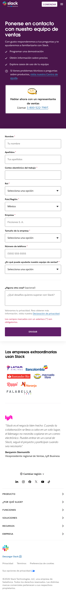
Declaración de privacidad (46, 313)
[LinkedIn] (17, 482)
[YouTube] (42, 482)
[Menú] (61, 4)
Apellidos (10, 152)
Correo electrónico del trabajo (21, 167)
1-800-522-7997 (37, 107)
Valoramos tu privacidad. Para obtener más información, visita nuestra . (32, 312)
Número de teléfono (16, 246)
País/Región (12, 199)
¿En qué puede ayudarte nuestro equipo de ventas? (32, 262)
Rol (7, 183)
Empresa (10, 215)
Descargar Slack (10, 556)
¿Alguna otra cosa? (20, 287)
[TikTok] (49, 482)
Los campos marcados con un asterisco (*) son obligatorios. (28, 320)
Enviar (33, 331)
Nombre (10, 136)
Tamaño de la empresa (17, 230)
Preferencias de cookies (42, 563)
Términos (21, 563)
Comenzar (49, 4)
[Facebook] (29, 482)
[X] (36, 482)
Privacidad (7, 563)
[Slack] (10, 4)
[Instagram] (23, 482)
